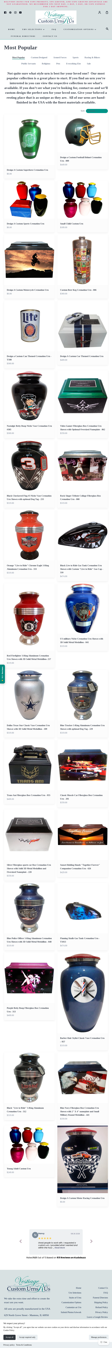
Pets (58, 63)
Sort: (83, 111)
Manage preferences (98, 1337)
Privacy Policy (101, 1312)
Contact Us (50, 36)
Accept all (9, 1337)
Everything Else (73, 63)
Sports (76, 57)
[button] (59, 1245)
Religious (46, 63)
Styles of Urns (75, 1297)
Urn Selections (32, 29)
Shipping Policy (101, 1302)
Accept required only (27, 1337)
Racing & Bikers (92, 57)
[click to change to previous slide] (20, 1242)
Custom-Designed (39, 57)
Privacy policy (9, 1345)
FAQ (54, 29)
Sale (89, 63)
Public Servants (28, 63)
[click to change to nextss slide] (91, 1242)
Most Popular (18, 57)
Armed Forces (60, 57)
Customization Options (79, 29)
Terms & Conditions (24, 1345)
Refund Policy (101, 1307)
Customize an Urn (73, 1307)
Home (11, 29)
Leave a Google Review (97, 1317)
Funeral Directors (23, 36)
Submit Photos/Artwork (71, 1312)
